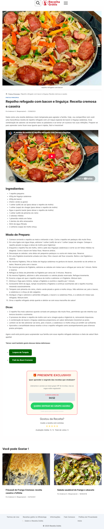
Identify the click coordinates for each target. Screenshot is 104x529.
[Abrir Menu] (66, 3)
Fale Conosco (69, 517)
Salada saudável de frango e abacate (75, 490)
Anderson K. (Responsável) (17, 111)
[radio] (47, 426)
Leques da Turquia (20, 352)
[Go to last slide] (5, 478)
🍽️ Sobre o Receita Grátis (32, 521)
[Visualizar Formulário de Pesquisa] (38, 3)
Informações (55, 517)
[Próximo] (98, 478)
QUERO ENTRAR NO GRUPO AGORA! (52, 406)
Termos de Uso (13, 517)
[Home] (6, 94)
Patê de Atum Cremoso (22, 360)
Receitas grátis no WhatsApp (34, 517)
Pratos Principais (12, 97)
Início (80, 521)
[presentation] (26, 469)
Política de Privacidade (88, 517)
